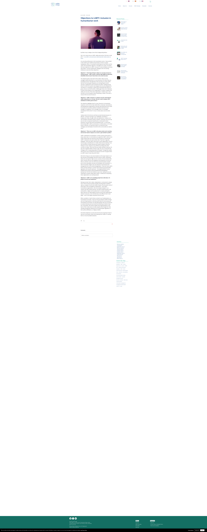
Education (138, 525)
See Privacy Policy (84, 530)
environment (118, 273)
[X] (73, 518)
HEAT (121, 264)
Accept (202, 530)
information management (121, 283)
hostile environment (122, 267)
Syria (117, 272)
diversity (120, 272)
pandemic (118, 264)
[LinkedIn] (76, 518)
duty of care (118, 265)
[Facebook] (70, 518)
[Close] (205, 530)
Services (137, 527)
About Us (152, 522)
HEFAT (126, 265)
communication (119, 281)
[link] (150, 1)
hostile (124, 264)
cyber (121, 286)
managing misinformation (121, 284)
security (122, 265)
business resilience (119, 279)
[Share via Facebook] (81, 220)
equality (123, 276)
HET (117, 267)
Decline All (197, 530)
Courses (137, 522)
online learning (119, 270)
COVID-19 (123, 262)
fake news (126, 279)
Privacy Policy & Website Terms (75, 526)
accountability (125, 272)
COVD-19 (118, 286)
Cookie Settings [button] (190, 530)
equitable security (119, 278)
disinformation (125, 270)
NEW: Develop (138, 524)
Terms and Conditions (153, 525)
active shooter (118, 276)
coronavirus (118, 262)
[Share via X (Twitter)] (83, 220)
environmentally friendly (120, 275)
